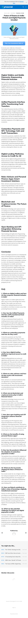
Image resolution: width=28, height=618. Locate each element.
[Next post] (26, 533)
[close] (26, 2)
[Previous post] (2, 533)
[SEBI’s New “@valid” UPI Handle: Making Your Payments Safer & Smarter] (14, 560)
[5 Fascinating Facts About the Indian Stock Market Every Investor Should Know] (14, 556)
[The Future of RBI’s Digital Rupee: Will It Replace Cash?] (14, 564)
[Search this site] (23, 7)
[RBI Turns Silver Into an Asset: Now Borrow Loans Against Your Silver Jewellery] (14, 553)
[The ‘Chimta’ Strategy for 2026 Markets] (14, 549)
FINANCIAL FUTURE (20, 13)
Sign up (14, 607)
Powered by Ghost (14, 613)
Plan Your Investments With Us (14, 43)
